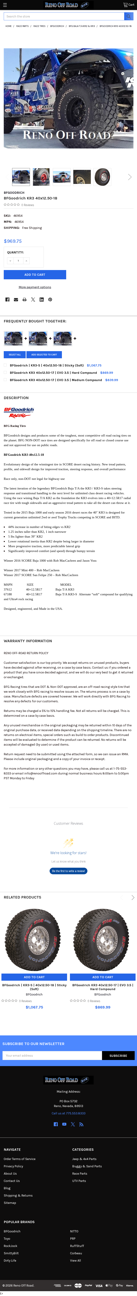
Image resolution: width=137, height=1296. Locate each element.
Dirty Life (10, 1260)
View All (75, 1260)
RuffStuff (77, 1246)
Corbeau (76, 1253)
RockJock (10, 1246)
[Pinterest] (50, 299)
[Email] (16, 299)
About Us (10, 1174)
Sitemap (10, 1203)
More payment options (35, 287)
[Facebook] (7, 299)
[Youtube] (64, 1124)
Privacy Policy (13, 1166)
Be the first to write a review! (68, 871)
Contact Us (12, 1181)
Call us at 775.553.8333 (68, 1113)
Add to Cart (34, 977)
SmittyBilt (11, 1253)
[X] (33, 299)
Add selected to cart (44, 354)
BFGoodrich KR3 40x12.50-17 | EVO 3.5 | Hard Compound (102, 987)
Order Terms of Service (19, 1159)
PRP (72, 1239)
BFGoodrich (12, 1231)
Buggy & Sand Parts (87, 1166)
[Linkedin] (41, 299)
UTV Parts (79, 1181)
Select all (15, 354)
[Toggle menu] (5, 5)
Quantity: (15, 252)
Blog (7, 1188)
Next (129, 176)
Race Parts (79, 1174)
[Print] (24, 299)
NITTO (74, 1231)
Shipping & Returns (18, 1195)
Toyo (7, 1239)
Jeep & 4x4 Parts (84, 1159)
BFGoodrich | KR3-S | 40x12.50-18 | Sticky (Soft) (34, 987)
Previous (7, 176)
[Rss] (81, 1124)
